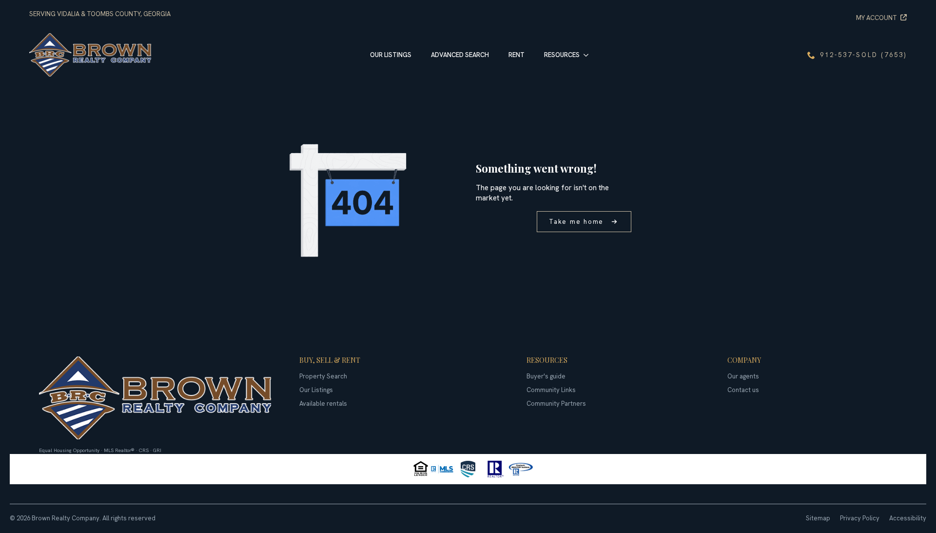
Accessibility (907, 518)
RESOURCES (562, 55)
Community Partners (556, 403)
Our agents (743, 376)
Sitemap (818, 518)
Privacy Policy (859, 518)
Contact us (743, 390)
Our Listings (316, 390)
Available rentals (323, 403)
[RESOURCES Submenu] (589, 55)
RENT (516, 55)
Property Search (323, 376)
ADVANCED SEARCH (460, 55)
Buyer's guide (546, 376)
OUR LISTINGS (390, 55)
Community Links (551, 390)
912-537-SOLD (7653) (863, 55)
